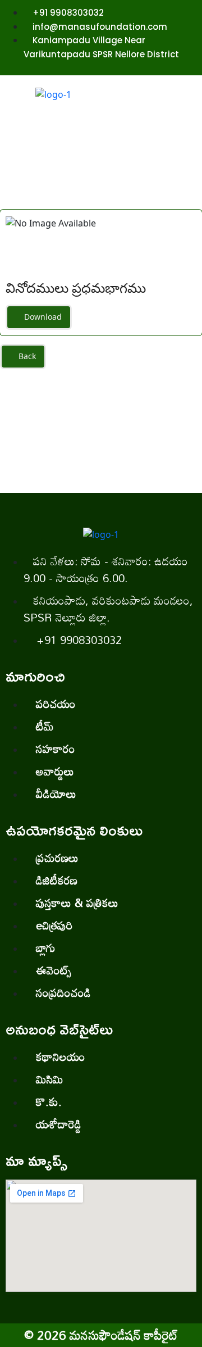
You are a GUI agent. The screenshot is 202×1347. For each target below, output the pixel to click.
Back (26, 356)
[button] (176, 126)
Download (42, 316)
